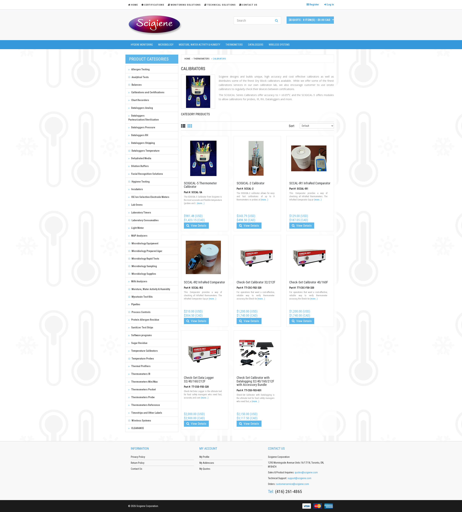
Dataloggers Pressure (143, 127)
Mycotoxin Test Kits (142, 296)
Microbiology (165, 44)
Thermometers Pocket (143, 389)
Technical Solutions (221, 4)
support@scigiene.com (299, 478)
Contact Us (249, 4)
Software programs (141, 335)
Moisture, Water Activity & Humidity (199, 44)
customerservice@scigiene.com (292, 484)
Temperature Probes (142, 358)
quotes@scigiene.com (306, 472)
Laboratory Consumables (145, 220)
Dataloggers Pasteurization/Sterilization (143, 117)
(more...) (200, 203)
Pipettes (135, 304)
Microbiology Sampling (144, 266)
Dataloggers (255, 44)
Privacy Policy (138, 456)
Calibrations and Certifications (147, 92)
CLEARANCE (137, 428)
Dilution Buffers (140, 166)
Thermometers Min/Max (144, 381)
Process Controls (141, 312)
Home (187, 58)
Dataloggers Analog (142, 107)
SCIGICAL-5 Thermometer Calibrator (200, 185)
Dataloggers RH (139, 135)
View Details (198, 225)
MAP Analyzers (139, 235)
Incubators (137, 189)
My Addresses (206, 462)
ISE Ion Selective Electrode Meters (150, 197)
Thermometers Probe (143, 397)
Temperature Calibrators (144, 350)
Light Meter (137, 227)
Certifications (154, 4)
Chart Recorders (140, 100)
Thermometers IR (140, 373)
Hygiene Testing (140, 181)
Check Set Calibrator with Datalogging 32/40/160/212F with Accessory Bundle (255, 381)
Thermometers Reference (145, 405)
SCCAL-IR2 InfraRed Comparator (204, 282)
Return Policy (137, 462)
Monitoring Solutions (186, 4)
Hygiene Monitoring (142, 44)
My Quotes (204, 468)
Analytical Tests (140, 77)
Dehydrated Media (141, 158)
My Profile (204, 456)
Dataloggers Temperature (145, 150)
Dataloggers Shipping (143, 143)
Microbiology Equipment (144, 243)
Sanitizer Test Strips (142, 327)
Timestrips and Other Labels (146, 412)
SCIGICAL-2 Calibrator (251, 183)
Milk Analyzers (139, 281)
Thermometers (234, 44)
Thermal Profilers (141, 366)
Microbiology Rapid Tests (145, 258)
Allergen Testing (140, 69)
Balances (136, 84)
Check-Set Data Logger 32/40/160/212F (199, 379)
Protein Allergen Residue (145, 319)
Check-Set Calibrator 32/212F (256, 282)
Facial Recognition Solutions (147, 173)
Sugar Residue (139, 343)
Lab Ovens (137, 204)
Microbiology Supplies (143, 273)
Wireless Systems (279, 44)
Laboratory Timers (141, 212)
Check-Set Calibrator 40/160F (308, 282)
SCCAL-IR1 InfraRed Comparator (309, 183)
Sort (291, 126)
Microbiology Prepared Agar (146, 251)
